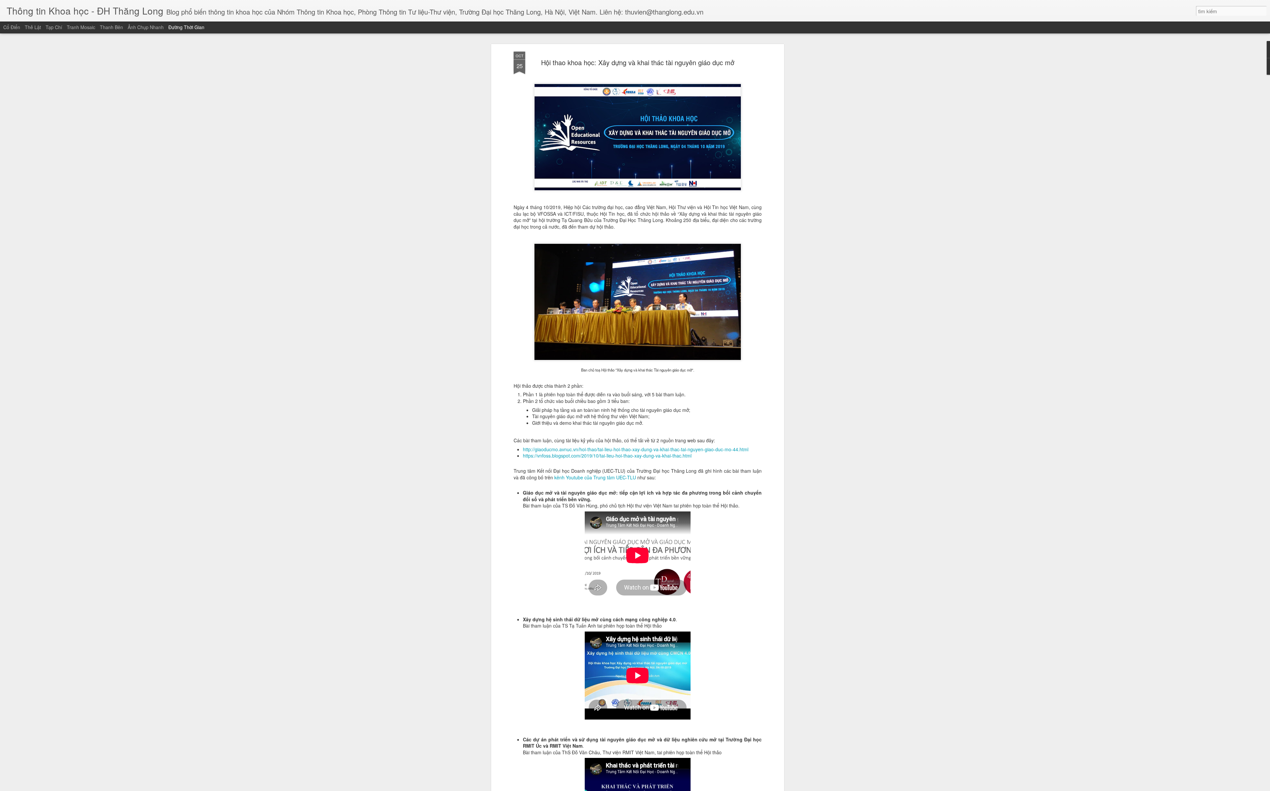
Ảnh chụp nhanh (146, 27)
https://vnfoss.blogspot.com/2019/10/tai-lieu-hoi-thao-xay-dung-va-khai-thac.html (607, 455)
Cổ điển (11, 27)
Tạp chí (54, 27)
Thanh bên (111, 27)
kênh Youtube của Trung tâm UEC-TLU (595, 477)
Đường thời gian (186, 27)
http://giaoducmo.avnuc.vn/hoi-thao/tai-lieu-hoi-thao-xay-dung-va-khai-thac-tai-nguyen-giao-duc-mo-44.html (635, 449)
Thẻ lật (33, 27)
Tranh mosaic (81, 27)
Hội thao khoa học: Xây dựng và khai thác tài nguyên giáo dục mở (637, 62)
